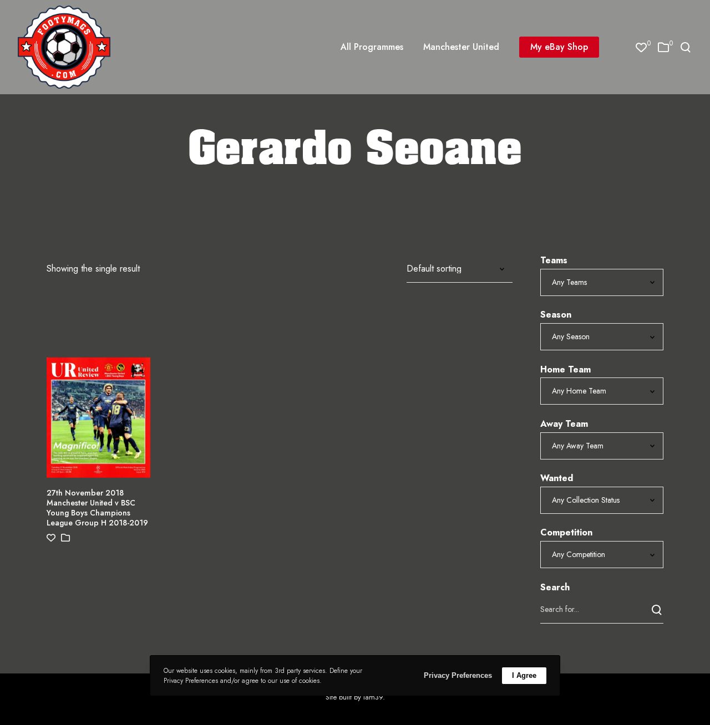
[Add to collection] (65, 538)
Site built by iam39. (355, 697)
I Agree (524, 675)
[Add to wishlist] (51, 538)
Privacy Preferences (458, 675)
